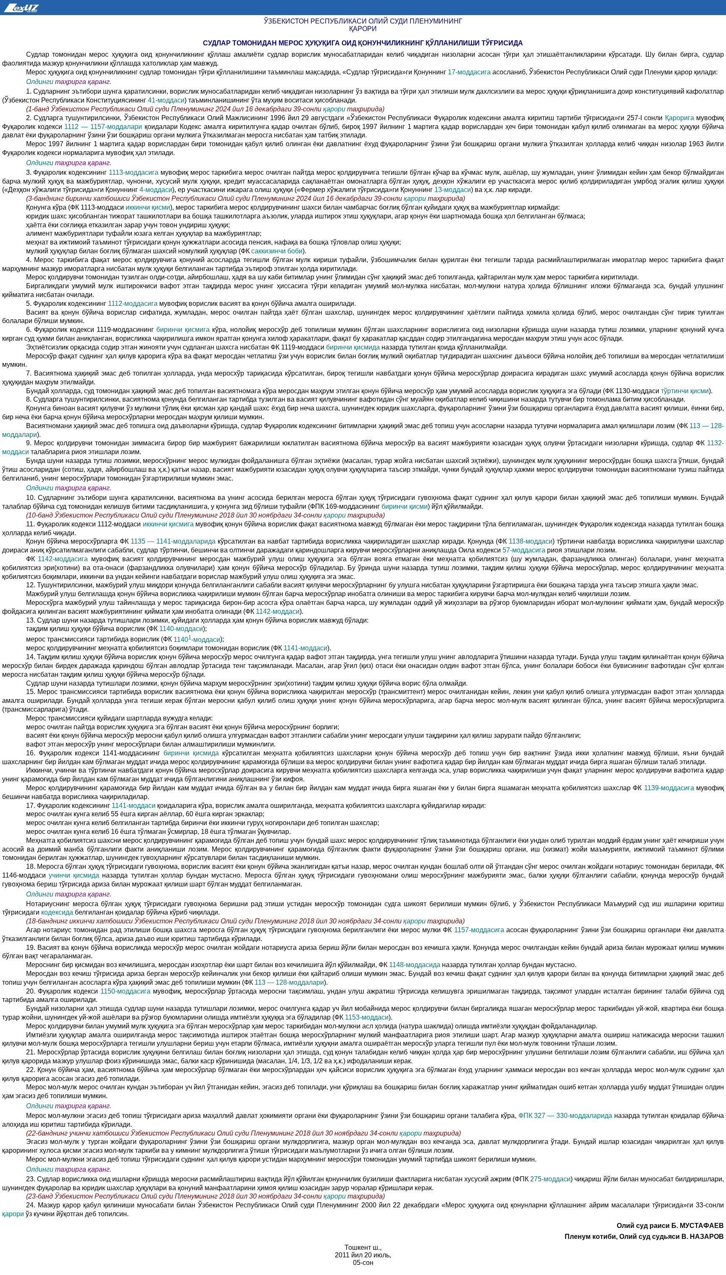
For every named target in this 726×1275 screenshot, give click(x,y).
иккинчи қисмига (169, 524)
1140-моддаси (181, 628)
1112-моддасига (132, 303)
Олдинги (39, 81)
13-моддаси (452, 189)
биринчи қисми (404, 506)
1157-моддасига (480, 929)
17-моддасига (470, 72)
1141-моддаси (305, 648)
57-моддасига (524, 550)
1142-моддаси (277, 611)
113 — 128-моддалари (289, 982)
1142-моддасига (64, 559)
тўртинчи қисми (685, 390)
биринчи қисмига (184, 329)
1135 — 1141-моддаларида (174, 541)
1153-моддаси (367, 1017)
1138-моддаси (530, 541)
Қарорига (679, 117)
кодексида (57, 912)
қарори (335, 109)
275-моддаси (550, 1179)
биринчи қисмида (353, 347)
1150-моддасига (126, 991)
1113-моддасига (134, 172)
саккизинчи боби (276, 251)
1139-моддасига (670, 787)
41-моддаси (166, 100)
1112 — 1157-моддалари (104, 126)
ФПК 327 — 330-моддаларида (565, 1115)
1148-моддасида (415, 964)
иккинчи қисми (147, 207)
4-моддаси (155, 189)
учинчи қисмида (74, 875)
